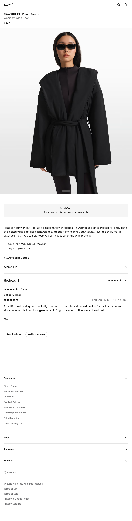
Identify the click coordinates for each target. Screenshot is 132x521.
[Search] (119, 5)
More (7, 319)
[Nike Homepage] (8, 5)
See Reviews (14, 334)
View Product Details (16, 258)
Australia (12, 472)
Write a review (36, 334)
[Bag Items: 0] (125, 5)
